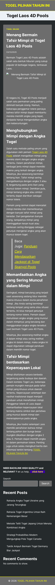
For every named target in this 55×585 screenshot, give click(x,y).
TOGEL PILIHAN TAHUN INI (32, 581)
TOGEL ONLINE (12, 29)
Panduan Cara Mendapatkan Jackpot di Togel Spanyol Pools (27, 256)
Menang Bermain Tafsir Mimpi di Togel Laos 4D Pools (25, 40)
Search (7, 478)
